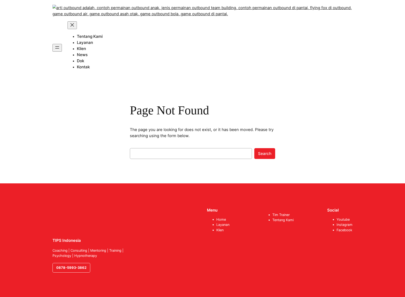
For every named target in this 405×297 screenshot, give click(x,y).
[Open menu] (57, 48)
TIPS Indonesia (66, 240)
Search (264, 153)
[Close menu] (72, 25)
